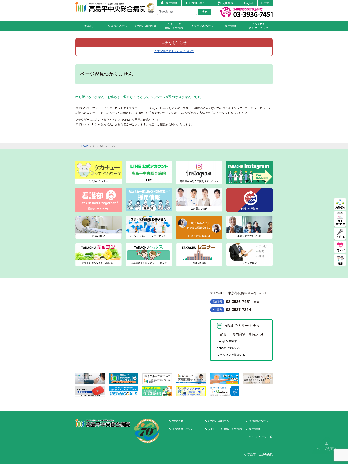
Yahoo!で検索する (228, 348)
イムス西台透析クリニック (258, 26)
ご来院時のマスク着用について (174, 51)
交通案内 (227, 3)
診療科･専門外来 (145, 26)
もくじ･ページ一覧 (261, 436)
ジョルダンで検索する (231, 354)
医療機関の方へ (258, 421)
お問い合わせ (199, 3)
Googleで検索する (228, 341)
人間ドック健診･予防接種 (174, 26)
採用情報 (171, 3)
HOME (84, 146)
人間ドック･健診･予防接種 (225, 429)
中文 (266, 3)
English (249, 3)
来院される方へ (117, 26)
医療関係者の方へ (202, 26)
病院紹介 (89, 26)
